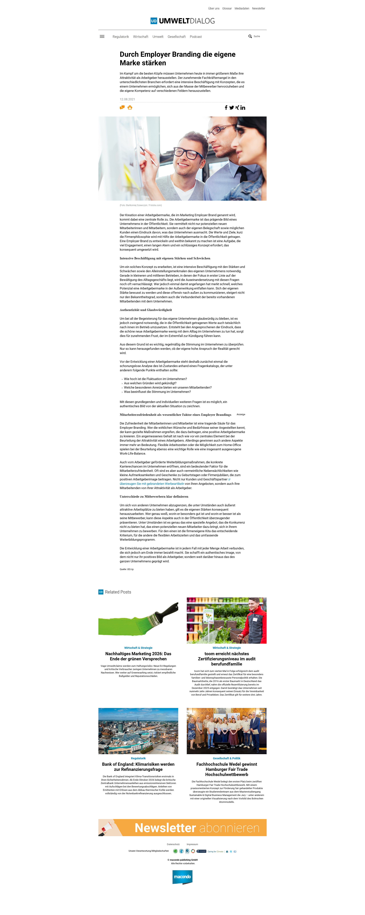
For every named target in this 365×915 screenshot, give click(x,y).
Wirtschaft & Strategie (138, 647)
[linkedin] (242, 109)
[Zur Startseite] (182, 21)
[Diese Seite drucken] (129, 108)
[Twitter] (232, 109)
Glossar (227, 8)
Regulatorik (121, 37)
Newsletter (258, 8)
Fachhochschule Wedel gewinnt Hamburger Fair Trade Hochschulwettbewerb (226, 769)
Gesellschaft (177, 37)
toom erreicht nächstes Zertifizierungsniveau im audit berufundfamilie (227, 658)
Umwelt (158, 37)
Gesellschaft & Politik (226, 758)
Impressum (192, 844)
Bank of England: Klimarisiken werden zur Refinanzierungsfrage (138, 767)
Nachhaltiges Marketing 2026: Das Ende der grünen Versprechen (138, 656)
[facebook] (226, 109)
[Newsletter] (182, 827)
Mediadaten (242, 8)
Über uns (213, 8)
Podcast (196, 37)
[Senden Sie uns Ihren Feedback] (122, 108)
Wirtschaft (140, 37)
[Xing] (237, 109)
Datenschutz (173, 844)
